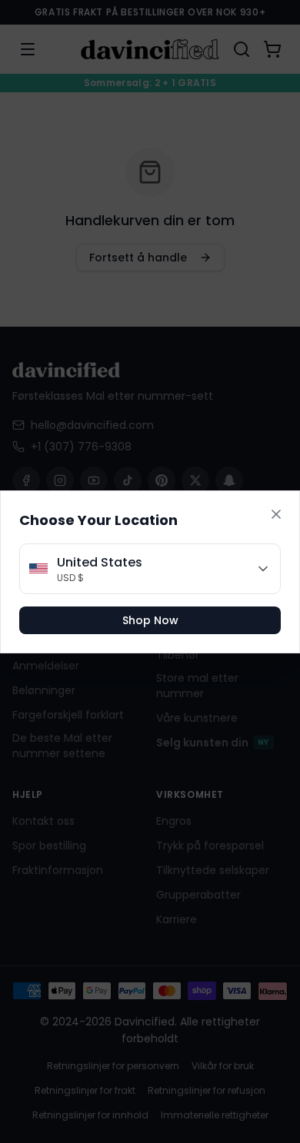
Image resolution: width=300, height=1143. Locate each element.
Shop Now (150, 620)
